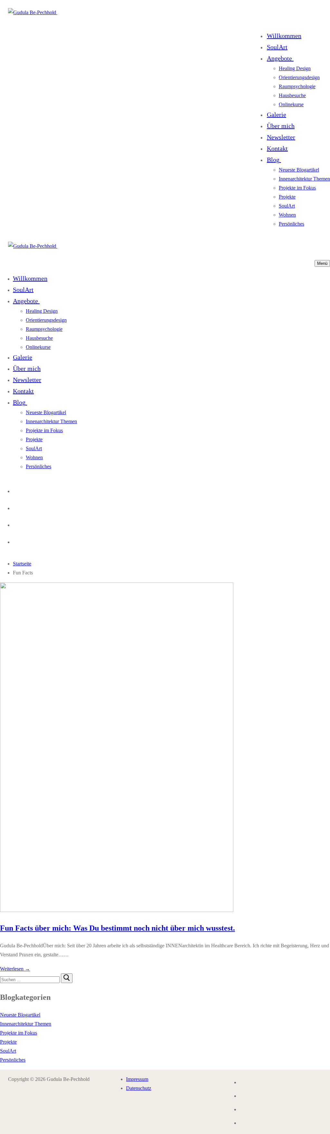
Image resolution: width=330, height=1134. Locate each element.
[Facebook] (15, 523)
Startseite (22, 563)
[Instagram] (15, 506)
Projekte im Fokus (18, 1033)
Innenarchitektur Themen (25, 1024)
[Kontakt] (15, 489)
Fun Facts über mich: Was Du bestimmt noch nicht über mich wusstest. (117, 928)
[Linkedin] (15, 540)
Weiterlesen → (15, 968)
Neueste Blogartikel (20, 1015)
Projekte (8, 1042)
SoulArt (8, 1051)
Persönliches (12, 1060)
